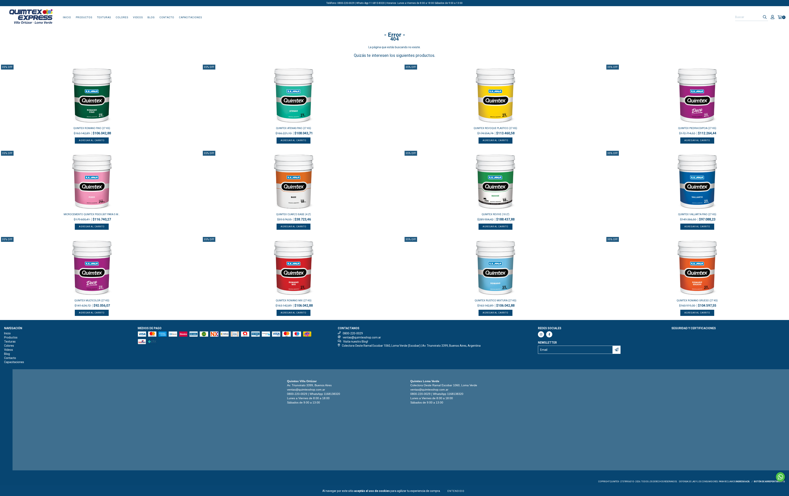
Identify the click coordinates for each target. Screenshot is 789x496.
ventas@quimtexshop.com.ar (362, 337)
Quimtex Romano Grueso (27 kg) (697, 300)
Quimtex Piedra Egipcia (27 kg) (697, 128)
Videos (138, 17)
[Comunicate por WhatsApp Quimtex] (780, 477)
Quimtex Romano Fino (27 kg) (91, 128)
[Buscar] (764, 17)
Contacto (166, 17)
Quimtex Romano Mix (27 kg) (293, 300)
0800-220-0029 (353, 333)
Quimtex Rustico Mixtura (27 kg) (495, 300)
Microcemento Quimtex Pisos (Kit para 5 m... (92, 214)
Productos (84, 17)
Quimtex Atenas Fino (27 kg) (293, 128)
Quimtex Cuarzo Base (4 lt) (293, 214)
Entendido (456, 491)
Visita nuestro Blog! (355, 341)
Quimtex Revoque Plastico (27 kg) (495, 128)
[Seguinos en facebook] (549, 334)
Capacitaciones (190, 17)
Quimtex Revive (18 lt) (495, 214)
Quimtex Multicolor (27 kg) (91, 300)
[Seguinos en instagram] (541, 334)
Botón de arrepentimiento (769, 481)
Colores (122, 17)
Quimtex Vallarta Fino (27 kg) (697, 214)
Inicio (67, 17)
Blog (151, 17)
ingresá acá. (743, 481)
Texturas (104, 17)
